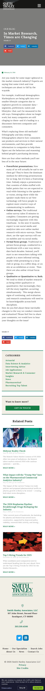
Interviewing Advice (15, 366)
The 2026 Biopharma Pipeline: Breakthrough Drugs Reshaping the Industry (20, 507)
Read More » (9, 468)
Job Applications (14, 370)
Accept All (38, 688)
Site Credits (22, 668)
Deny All (22, 688)
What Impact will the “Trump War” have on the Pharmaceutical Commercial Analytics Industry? (22, 477)
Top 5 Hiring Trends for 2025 (17, 555)
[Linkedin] (26, 638)
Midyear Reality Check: (14, 451)
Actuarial (10, 360)
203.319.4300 (21, 626)
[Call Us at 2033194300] (21, 621)
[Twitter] (19, 638)
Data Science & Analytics (18, 363)
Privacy (22, 665)
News (8, 379)
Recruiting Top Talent (16, 385)
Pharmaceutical (13, 382)
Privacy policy (7, 688)
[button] (9, 46)
